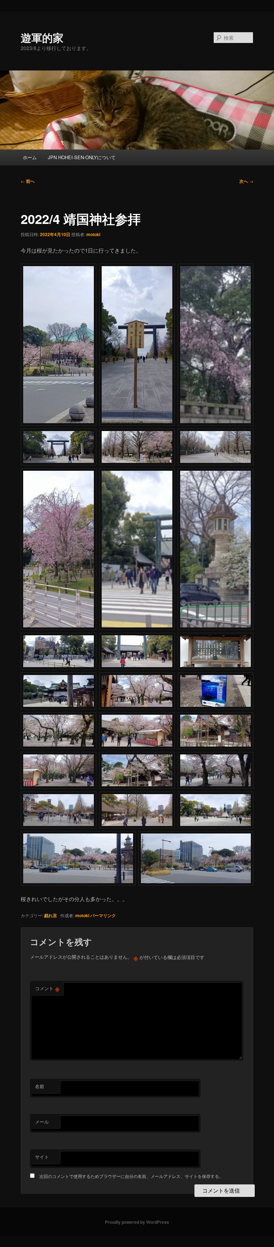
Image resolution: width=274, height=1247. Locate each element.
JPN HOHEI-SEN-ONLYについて (82, 157)
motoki (93, 234)
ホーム (30, 157)
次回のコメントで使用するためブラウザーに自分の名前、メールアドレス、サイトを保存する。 (131, 1176)
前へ (28, 181)
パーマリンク (103, 915)
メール (42, 1121)
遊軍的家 (42, 37)
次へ (246, 181)
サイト (42, 1156)
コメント (47, 988)
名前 (39, 1086)
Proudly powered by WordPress (137, 1222)
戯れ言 (50, 915)
